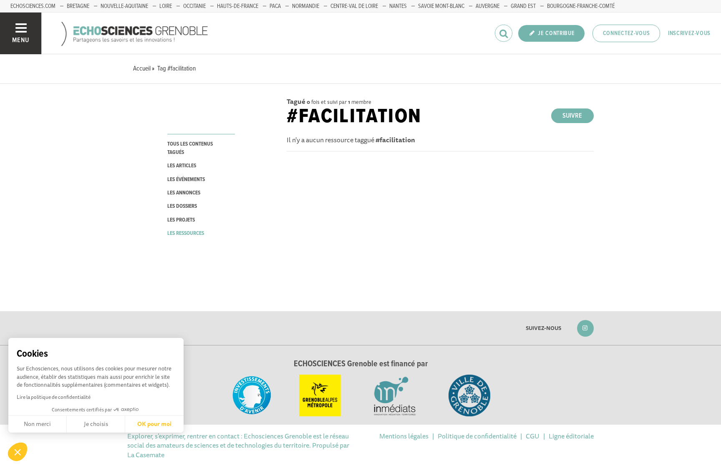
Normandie (305, 6)
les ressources (185, 233)
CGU (532, 436)
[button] (18, 452)
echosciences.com (32, 6)
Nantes (398, 6)
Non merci (37, 423)
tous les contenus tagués (190, 148)
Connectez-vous (626, 33)
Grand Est (523, 6)
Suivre (572, 115)
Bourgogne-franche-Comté (581, 6)
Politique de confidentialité (477, 436)
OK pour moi (154, 423)
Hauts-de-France (237, 6)
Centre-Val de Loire (354, 6)
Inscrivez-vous (689, 33)
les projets (181, 220)
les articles (181, 165)
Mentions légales (404, 436)
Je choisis (96, 423)
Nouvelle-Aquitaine (124, 6)
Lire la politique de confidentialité (54, 397)
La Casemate (145, 454)
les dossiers (182, 206)
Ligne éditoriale (571, 436)
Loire (165, 6)
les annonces (183, 192)
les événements (186, 179)
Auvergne (487, 6)
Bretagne (78, 6)
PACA (275, 6)
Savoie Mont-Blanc (441, 6)
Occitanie (194, 6)
